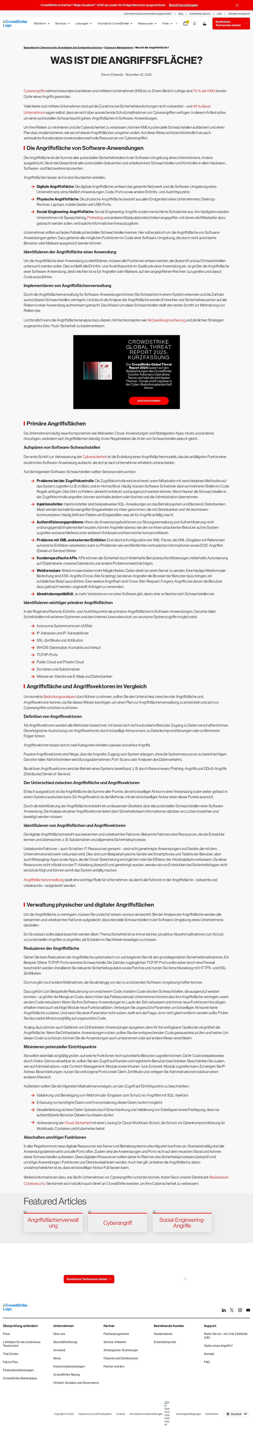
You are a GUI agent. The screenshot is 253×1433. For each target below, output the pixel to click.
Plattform (40, 23)
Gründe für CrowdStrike (113, 23)
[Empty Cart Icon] (205, 23)
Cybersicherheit (95, 457)
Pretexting (95, 218)
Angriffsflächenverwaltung (44, 880)
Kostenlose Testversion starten (87, 1279)
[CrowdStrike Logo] (15, 23)
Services (60, 23)
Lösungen (81, 23)
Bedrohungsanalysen (60, 697)
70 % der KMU (204, 91)
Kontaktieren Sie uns (135, 1279)
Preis (165, 23)
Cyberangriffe (34, 91)
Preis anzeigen (173, 1279)
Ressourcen (145, 23)
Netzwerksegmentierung (166, 320)
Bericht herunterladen (183, 5)
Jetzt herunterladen (148, 400)
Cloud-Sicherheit (78, 1123)
